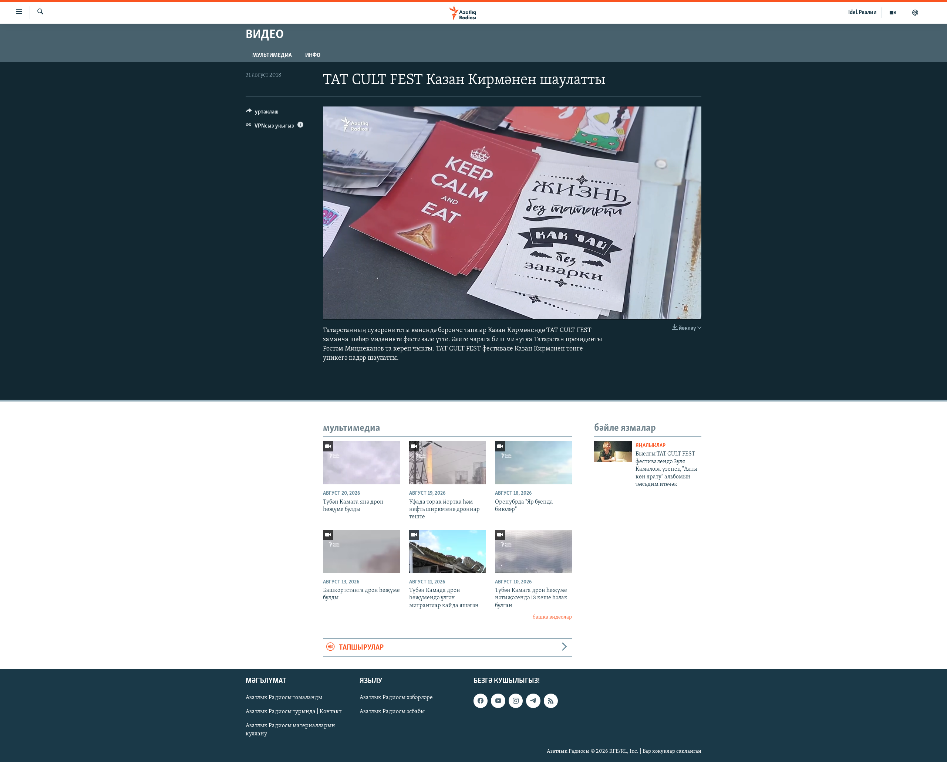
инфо (312, 55)
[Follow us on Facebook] (481, 701)
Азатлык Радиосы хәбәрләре (396, 698)
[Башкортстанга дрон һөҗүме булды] (361, 551)
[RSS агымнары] (551, 701)
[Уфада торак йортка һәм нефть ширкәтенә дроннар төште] (447, 462)
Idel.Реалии (862, 13)
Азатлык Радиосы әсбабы (392, 712)
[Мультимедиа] (893, 12)
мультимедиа (272, 55)
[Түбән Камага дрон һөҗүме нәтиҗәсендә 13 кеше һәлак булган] (533, 551)
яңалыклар (650, 445)
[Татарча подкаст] (915, 12)
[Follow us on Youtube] (498, 701)
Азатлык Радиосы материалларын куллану (290, 730)
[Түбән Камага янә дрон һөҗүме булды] (361, 462)
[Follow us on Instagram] (516, 701)
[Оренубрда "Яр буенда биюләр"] (533, 462)
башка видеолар (552, 617)
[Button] (262, 113)
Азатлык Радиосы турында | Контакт (293, 712)
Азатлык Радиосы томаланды (284, 698)
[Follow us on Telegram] (533, 701)
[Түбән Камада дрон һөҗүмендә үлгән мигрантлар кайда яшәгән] (447, 551)
